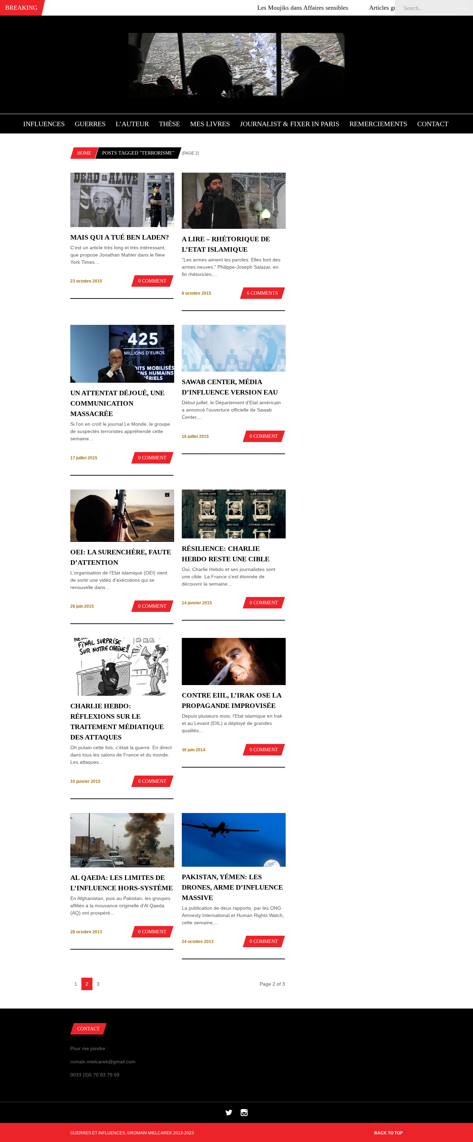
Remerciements (378, 124)
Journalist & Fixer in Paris (289, 124)
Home (84, 153)
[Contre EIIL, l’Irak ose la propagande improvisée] (234, 683)
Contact (432, 124)
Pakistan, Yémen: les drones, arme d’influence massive (232, 887)
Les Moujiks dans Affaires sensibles (275, 7)
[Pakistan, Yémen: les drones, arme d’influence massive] (234, 865)
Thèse (169, 124)
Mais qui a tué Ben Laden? (119, 237)
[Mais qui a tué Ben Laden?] (122, 225)
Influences (44, 124)
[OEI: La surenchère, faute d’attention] (122, 540)
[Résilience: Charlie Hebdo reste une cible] (234, 536)
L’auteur (132, 124)
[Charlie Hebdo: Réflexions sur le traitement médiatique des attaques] (119, 694)
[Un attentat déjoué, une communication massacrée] (122, 381)
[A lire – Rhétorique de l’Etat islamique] (234, 227)
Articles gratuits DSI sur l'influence (385, 7)
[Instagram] (244, 1114)
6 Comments (262, 293)
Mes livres (210, 124)
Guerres (90, 124)
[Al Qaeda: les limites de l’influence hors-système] (122, 865)
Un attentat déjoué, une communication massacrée (117, 403)
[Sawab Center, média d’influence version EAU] (234, 370)
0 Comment (152, 281)
